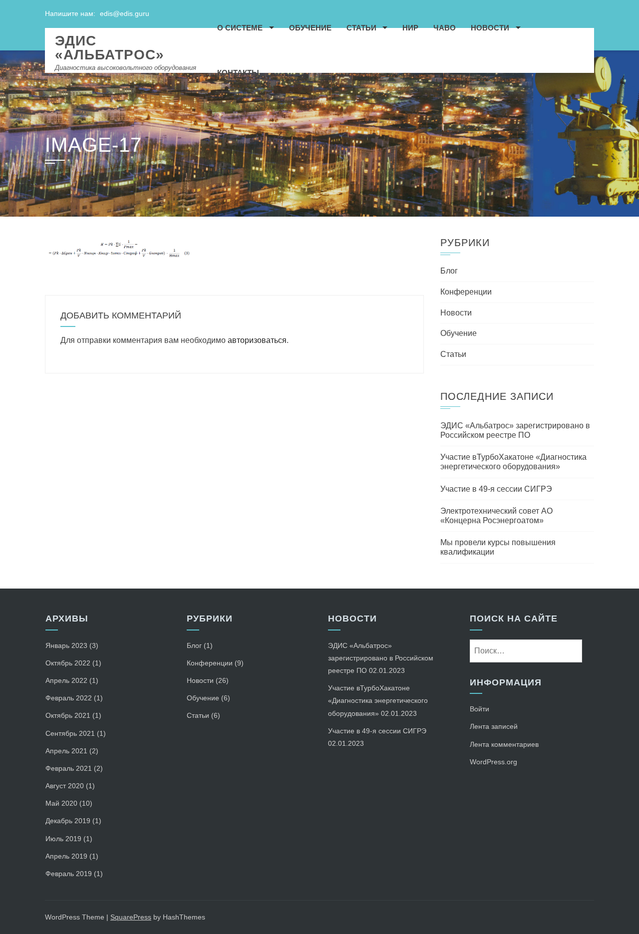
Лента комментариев (504, 744)
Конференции (466, 292)
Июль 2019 (63, 839)
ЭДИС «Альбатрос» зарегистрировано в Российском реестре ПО (380, 657)
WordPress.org (493, 762)
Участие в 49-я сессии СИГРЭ (496, 489)
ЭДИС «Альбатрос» (109, 47)
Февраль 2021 (68, 768)
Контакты (238, 72)
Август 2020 (64, 786)
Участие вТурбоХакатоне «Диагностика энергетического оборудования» (378, 700)
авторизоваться (257, 340)
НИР (410, 27)
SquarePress (130, 917)
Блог (449, 271)
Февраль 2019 (68, 874)
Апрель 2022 (66, 680)
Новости (490, 27)
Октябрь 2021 (67, 715)
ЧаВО (444, 27)
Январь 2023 (66, 645)
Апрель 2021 (66, 751)
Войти (479, 709)
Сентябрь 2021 (70, 733)
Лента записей (494, 726)
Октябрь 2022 (67, 663)
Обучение (310, 27)
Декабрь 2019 (67, 821)
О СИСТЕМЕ (240, 27)
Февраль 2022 (68, 698)
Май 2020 (61, 803)
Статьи (361, 27)
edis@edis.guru (124, 13)
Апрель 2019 (66, 856)
